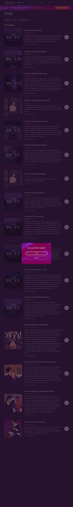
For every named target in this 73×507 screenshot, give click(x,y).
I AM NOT (36, 257)
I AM (36, 253)
